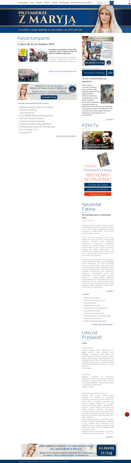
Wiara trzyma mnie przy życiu (94, 300)
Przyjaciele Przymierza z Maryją (81, 2)
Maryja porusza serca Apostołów (95, 308)
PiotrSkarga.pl (64, 2)
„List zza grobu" (25, 132)
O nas (32, 2)
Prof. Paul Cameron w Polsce (31, 118)
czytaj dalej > (110, 119)
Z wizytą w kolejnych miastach (32, 121)
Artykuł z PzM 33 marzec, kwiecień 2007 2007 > (63, 71)
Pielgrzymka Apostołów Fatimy (95, 321)
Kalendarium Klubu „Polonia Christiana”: (36, 107)
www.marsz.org (71, 61)
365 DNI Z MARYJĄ (28, 110)
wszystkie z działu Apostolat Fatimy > (102, 324)
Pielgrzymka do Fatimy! (92, 318)
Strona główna (23, 2)
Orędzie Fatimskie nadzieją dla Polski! (35, 124)
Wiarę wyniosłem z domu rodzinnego (97, 316)
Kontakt (54, 2)
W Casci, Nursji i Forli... (28, 129)
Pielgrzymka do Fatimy (92, 298)
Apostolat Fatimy (91, 206)
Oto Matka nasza (90, 303)
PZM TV (47, 2)
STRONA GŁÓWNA (108, 461)
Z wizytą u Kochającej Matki (94, 313)
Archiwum (39, 2)
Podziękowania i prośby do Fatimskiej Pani (37, 126)
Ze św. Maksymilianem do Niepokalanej (36, 115)
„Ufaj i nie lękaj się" (27, 112)
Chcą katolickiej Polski (92, 311)
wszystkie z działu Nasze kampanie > (66, 136)
